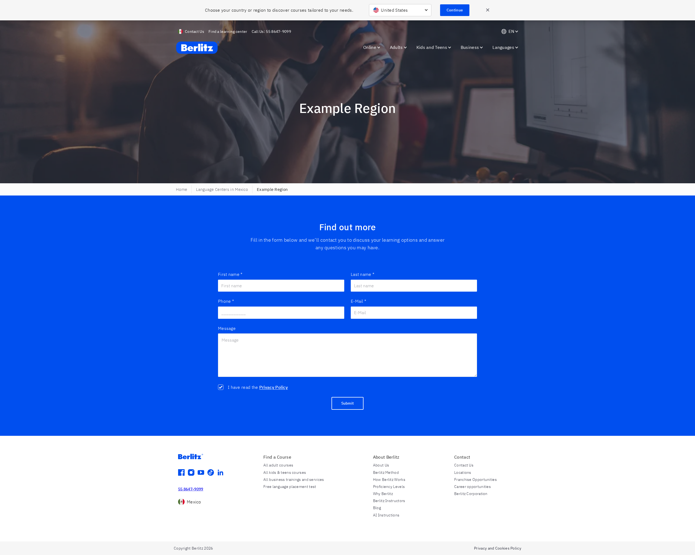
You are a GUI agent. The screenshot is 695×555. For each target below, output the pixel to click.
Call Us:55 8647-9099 (271, 31)
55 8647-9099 (190, 489)
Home (181, 189)
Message (227, 328)
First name (230, 274)
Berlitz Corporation (471, 493)
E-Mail (358, 301)
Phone (226, 301)
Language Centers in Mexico (222, 189)
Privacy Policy (273, 387)
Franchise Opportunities (475, 479)
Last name (362, 274)
